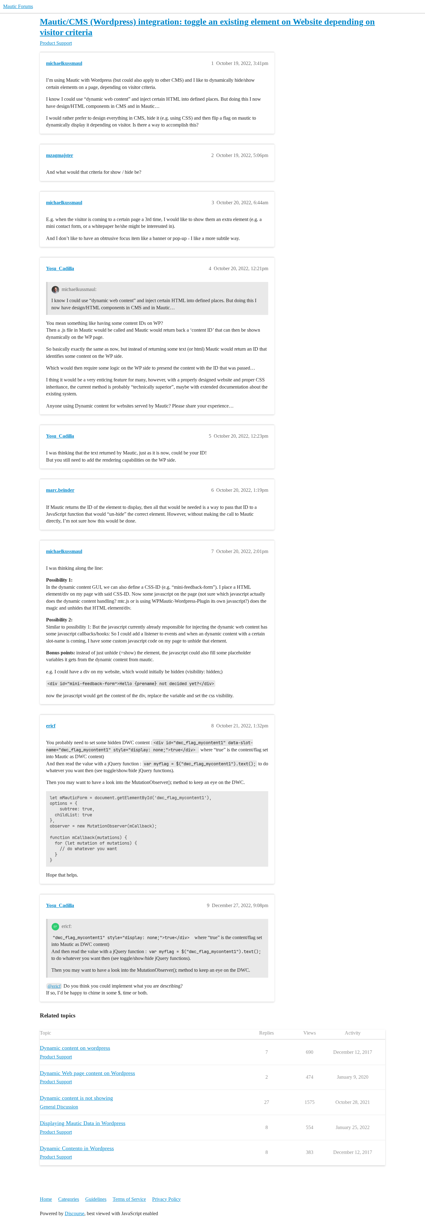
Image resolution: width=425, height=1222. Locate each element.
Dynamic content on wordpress (75, 1048)
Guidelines (95, 1199)
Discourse (74, 1213)
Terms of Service (129, 1199)
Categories (68, 1199)
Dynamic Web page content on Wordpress (87, 1073)
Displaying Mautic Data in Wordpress (82, 1123)
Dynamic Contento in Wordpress (77, 1148)
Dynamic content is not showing (76, 1098)
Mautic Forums (18, 6)
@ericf (54, 986)
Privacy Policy (166, 1199)
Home (46, 1199)
